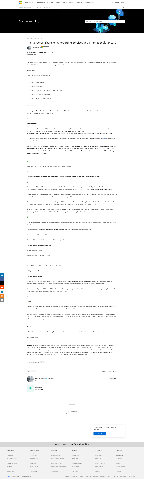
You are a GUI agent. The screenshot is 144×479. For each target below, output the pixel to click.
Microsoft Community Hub (25, 7)
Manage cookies (88, 476)
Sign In (122, 2)
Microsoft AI (74, 453)
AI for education (54, 471)
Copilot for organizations (12, 461)
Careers (117, 453)
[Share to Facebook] (75, 444)
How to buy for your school (56, 463)
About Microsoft (119, 455)
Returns (31, 461)
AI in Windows (10, 466)
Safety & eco (109, 476)
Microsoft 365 (75, 461)
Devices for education (55, 455)
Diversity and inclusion (120, 466)
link (104, 138)
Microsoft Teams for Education (57, 458)
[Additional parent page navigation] (34, 7)
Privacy (81, 476)
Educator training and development (58, 466)
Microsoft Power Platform (77, 463)
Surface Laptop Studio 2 (12, 458)
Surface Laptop (10, 455)
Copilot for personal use (12, 463)
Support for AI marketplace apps (101, 461)
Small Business (75, 471)
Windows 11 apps (10, 471)
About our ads (123, 476)
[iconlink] (30, 388)
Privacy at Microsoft (120, 461)
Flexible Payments (33, 471)
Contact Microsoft (74, 476)
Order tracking (33, 463)
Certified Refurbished (34, 466)
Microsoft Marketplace (99, 466)
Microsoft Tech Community (100, 463)
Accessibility (118, 469)
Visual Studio (97, 471)
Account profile (33, 453)
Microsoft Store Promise (35, 469)
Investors (118, 463)
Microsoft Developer (99, 455)
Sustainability (119, 471)
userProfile (113, 378)
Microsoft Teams (75, 466)
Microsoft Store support (34, 458)
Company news (119, 458)
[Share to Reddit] (80, 444)
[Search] (112, 3)
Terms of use (95, 476)
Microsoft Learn (98, 458)
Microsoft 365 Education (56, 461)
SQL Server (38, 7)
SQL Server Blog (46, 7)
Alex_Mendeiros (36, 47)
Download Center (33, 455)
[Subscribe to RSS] (86, 444)
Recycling (116, 476)
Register (117, 2)
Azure (96, 453)
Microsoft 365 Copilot (76, 469)
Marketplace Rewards (99, 469)
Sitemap (67, 476)
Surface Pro (9, 453)
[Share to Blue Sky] (83, 444)
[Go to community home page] (20, 2)
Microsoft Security (75, 455)
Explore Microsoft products (12, 469)
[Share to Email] (88, 444)
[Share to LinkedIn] (72, 444)
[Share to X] (77, 444)
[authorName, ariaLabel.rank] (29, 48)
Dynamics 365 (75, 458)
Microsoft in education (55, 453)
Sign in (100, 433)
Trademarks (102, 476)
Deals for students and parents (57, 469)
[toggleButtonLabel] (124, 7)
